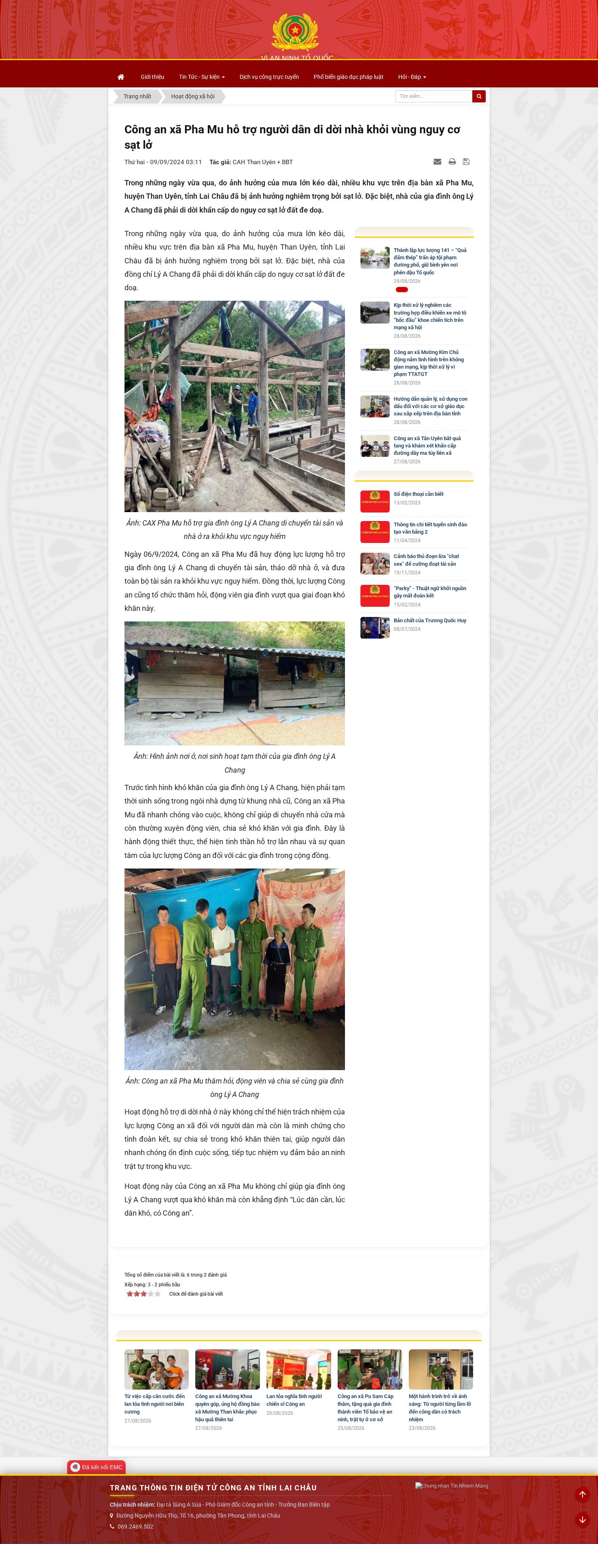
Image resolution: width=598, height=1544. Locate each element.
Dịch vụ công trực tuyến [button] (269, 77)
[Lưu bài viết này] (467, 161)
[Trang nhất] (121, 77)
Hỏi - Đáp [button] (410, 77)
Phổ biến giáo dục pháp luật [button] (349, 77)
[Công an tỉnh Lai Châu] (297, 37)
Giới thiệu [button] (152, 77)
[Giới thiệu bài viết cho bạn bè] (438, 161)
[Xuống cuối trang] (582, 1520)
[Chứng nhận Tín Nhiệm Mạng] (451, 1486)
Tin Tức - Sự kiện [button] (200, 77)
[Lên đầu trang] (582, 1495)
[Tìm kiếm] (479, 96)
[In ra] (453, 161)
